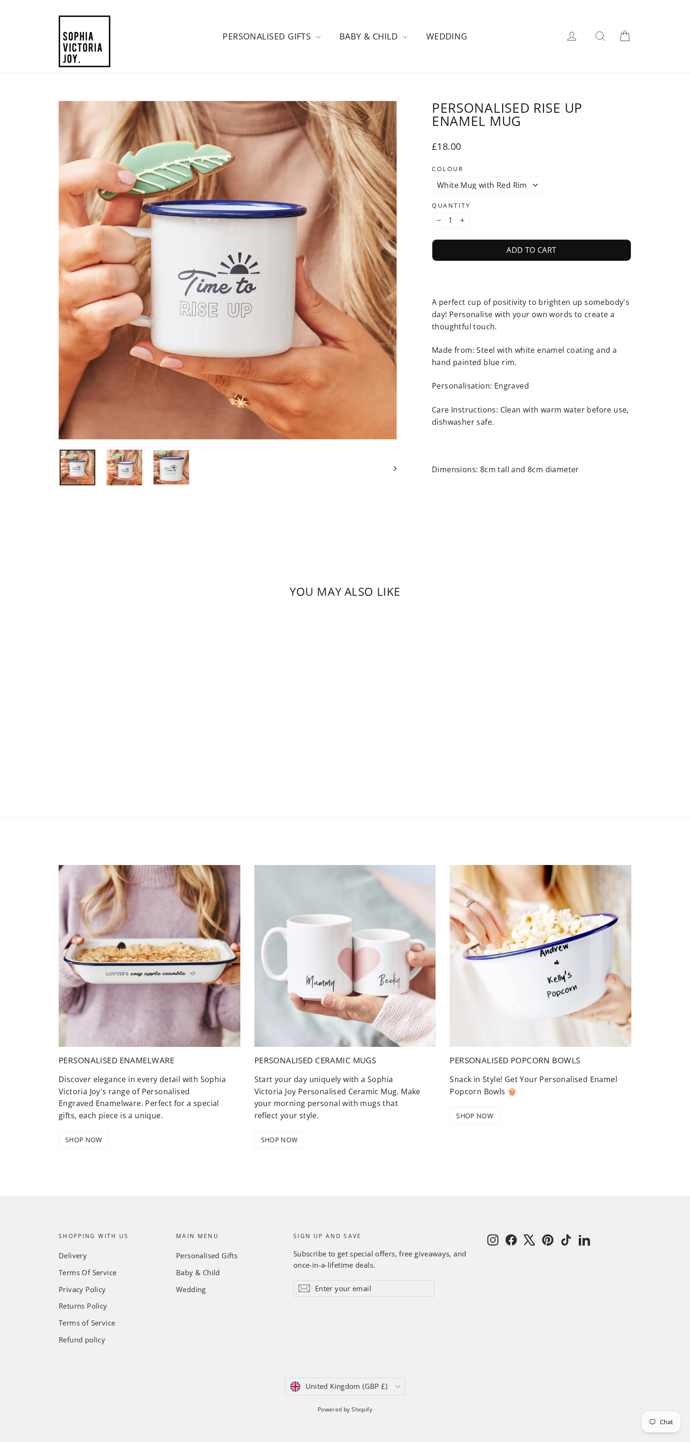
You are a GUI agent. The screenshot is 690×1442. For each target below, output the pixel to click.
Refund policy (82, 1339)
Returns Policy (83, 1305)
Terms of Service (87, 1322)
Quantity (451, 206)
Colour (447, 169)
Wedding (447, 36)
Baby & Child (369, 36)
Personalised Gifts (268, 36)
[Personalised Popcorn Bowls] (540, 956)
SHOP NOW (83, 1139)
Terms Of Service (87, 1272)
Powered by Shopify (345, 1409)
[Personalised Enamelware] (149, 956)
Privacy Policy (82, 1289)
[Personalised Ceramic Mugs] (345, 956)
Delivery (73, 1255)
